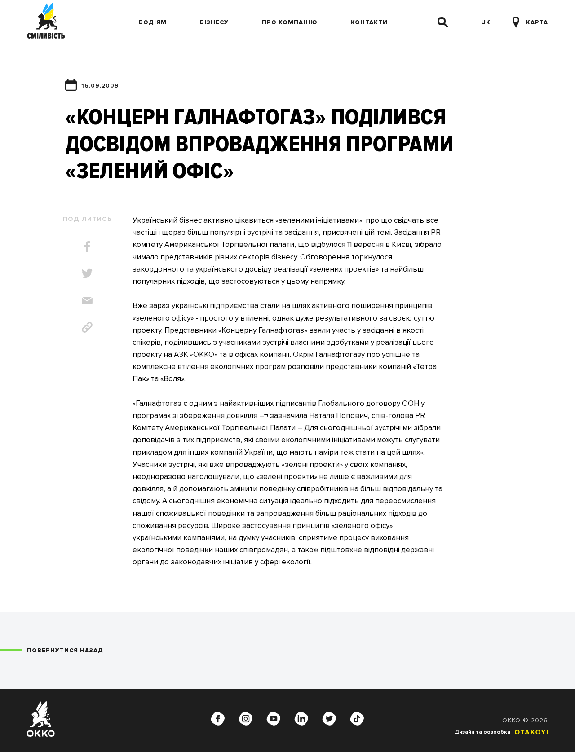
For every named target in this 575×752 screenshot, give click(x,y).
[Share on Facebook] (87, 246)
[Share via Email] (87, 300)
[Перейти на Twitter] (329, 719)
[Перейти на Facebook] (218, 719)
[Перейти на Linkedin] (301, 719)
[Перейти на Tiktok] (357, 719)
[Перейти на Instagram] (246, 719)
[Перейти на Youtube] (273, 719)
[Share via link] (87, 327)
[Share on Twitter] (87, 273)
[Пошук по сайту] (443, 22)
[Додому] (46, 22)
